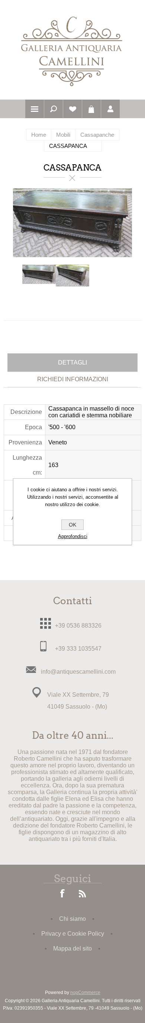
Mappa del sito (72, 948)
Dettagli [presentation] (72, 362)
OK (72, 525)
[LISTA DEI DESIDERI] (72, 109)
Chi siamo (72, 919)
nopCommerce (85, 992)
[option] (39, 281)
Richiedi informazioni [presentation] (72, 379)
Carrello (91, 109)
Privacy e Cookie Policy (72, 933)
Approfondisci (72, 536)
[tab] (72, 362)
